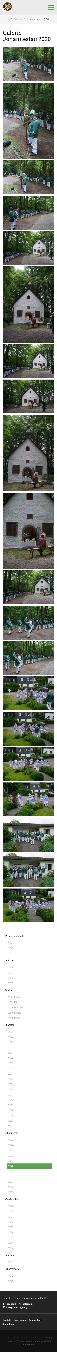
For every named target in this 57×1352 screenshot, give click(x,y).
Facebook (10, 1304)
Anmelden (8, 1324)
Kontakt (7, 1320)
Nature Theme (32, 1341)
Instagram (27, 1304)
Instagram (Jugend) (16, 1307)
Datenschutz (35, 1320)
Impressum (20, 1320)
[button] (51, 7)
